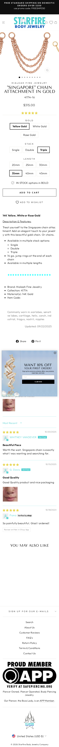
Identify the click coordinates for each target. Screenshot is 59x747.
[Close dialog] (55, 353)
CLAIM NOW (38, 382)
